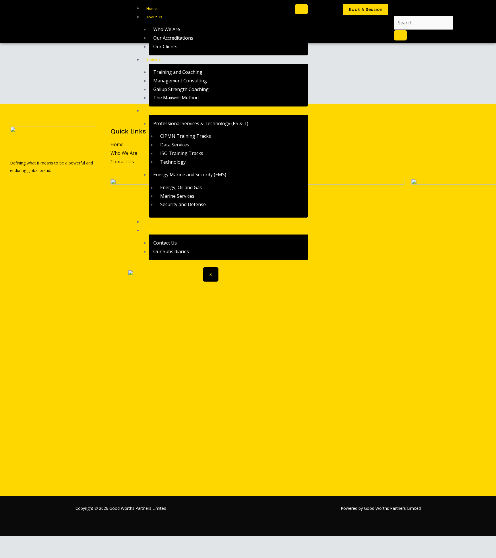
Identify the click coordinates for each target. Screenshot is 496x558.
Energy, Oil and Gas (181, 187)
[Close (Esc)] (47, 542)
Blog (150, 221)
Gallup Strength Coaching (181, 89)
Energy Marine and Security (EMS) (189, 174)
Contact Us (165, 243)
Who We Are (166, 29)
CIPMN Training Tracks (185, 136)
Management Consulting (180, 81)
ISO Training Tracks (181, 153)
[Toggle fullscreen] (20, 542)
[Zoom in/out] (6, 542)
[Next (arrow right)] (20, 553)
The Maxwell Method (176, 97)
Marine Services (177, 196)
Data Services (174, 145)
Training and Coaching (177, 72)
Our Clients (165, 46)
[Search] (400, 35)
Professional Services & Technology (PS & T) (200, 123)
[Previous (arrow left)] (6, 553)
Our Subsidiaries (171, 251)
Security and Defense (183, 204)
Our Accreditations (173, 38)
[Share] (34, 542)
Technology (173, 162)
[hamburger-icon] (301, 9)
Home (151, 8)
